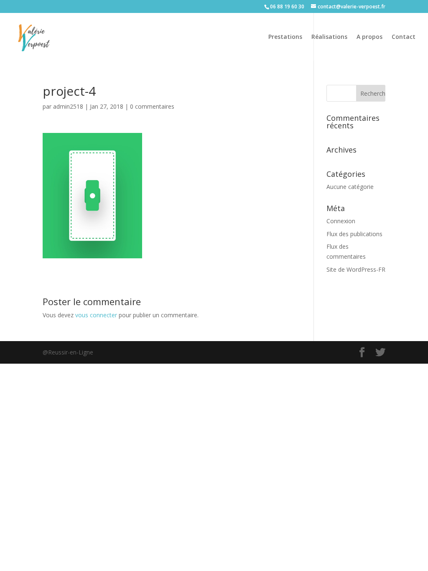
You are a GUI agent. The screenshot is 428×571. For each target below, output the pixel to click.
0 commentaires (152, 106)
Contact (403, 37)
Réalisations (329, 37)
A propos (369, 37)
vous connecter (96, 315)
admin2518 (68, 106)
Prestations (285, 37)
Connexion (340, 221)
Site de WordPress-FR (355, 269)
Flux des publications (354, 234)
